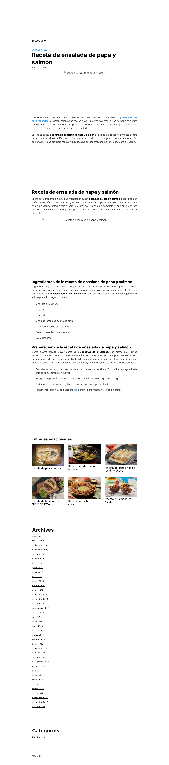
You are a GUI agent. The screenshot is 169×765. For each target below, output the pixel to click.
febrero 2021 (38, 541)
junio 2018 (37, 675)
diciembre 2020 (40, 545)
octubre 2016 (38, 706)
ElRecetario (39, 40)
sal (75, 389)
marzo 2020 (38, 581)
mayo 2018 (37, 680)
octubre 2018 (38, 657)
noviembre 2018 (40, 653)
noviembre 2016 (40, 702)
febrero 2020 (38, 585)
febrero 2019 (38, 639)
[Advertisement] (79, 18)
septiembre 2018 (40, 662)
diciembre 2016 (40, 697)
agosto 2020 (38, 559)
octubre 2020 (39, 554)
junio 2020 (37, 568)
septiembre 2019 (40, 608)
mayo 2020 (37, 572)
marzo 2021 (38, 536)
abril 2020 (37, 576)
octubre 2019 (38, 603)
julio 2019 (37, 617)
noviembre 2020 (40, 550)
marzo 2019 (38, 635)
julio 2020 (37, 563)
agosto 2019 (38, 612)
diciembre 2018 (40, 648)
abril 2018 (37, 684)
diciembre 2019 (40, 594)
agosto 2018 (38, 666)
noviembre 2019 (40, 599)
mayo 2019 (37, 626)
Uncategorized (39, 50)
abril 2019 (37, 630)
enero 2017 (37, 693)
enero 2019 (37, 644)
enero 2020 (37, 590)
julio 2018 (37, 671)
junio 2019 (37, 621)
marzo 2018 (38, 688)
